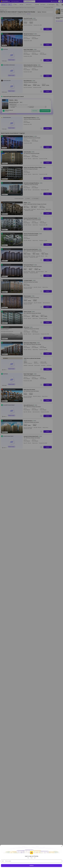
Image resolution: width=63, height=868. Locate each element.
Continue (31, 865)
